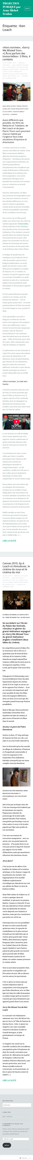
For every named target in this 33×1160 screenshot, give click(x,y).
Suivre (7, 1145)
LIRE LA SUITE (9, 540)
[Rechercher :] (17, 1105)
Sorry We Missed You (11, 76)
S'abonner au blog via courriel (13, 1124)
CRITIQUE (6, 65)
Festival (6, 578)
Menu (27, 8)
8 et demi (22, 886)
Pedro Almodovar (15, 582)
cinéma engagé (22, 65)
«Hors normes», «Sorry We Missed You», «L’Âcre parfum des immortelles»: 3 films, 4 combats (16, 53)
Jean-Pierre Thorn (17, 69)
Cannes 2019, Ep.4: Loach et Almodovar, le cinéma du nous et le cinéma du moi (16, 568)
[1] (13, 948)
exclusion (19, 67)
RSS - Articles (7, 1116)
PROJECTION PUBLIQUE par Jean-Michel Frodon (12, 9)
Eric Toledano (9, 67)
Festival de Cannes (16, 580)
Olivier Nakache (20, 74)
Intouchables (23, 224)
